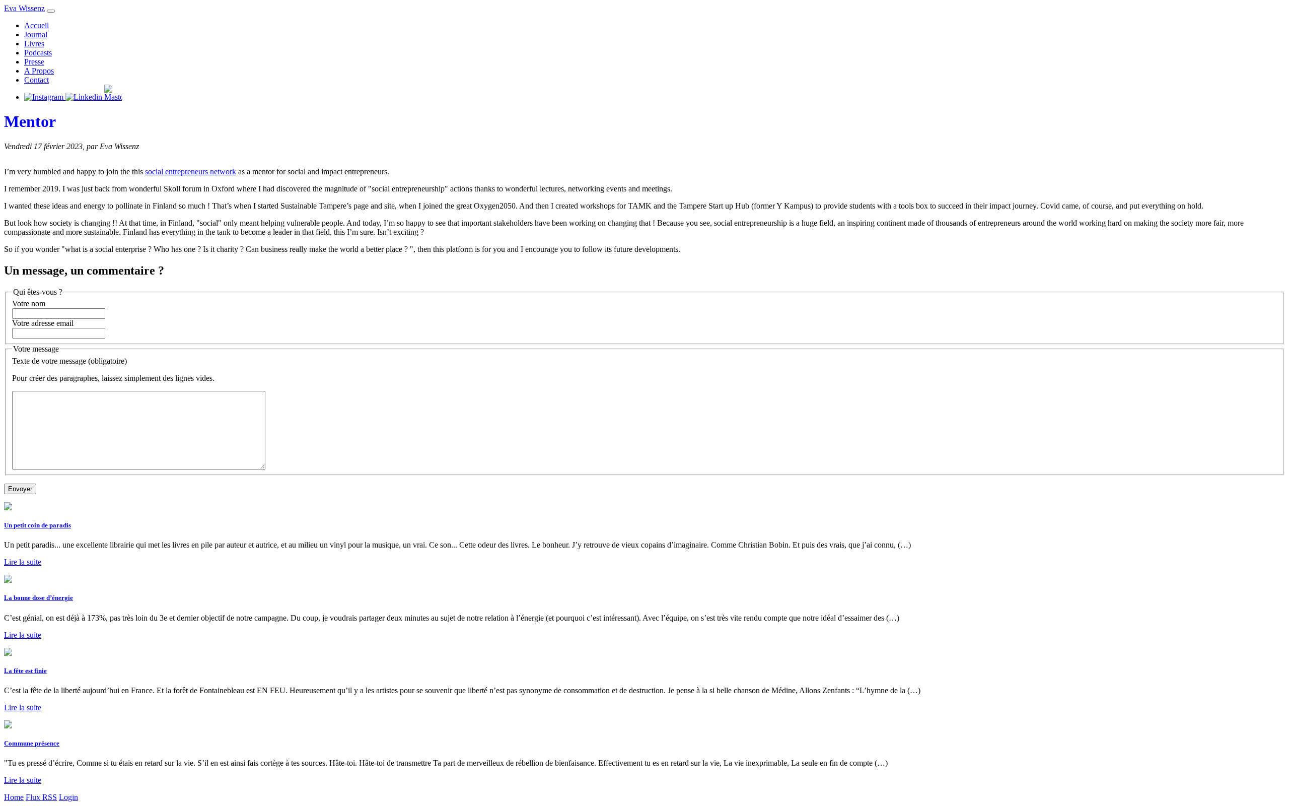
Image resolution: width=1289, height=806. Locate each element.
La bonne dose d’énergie (38, 597)
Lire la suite (22, 562)
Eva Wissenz (24, 8)
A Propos (39, 70)
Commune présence (31, 743)
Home (14, 797)
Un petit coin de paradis (37, 525)
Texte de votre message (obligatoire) (69, 361)
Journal (35, 34)
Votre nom (28, 303)
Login (68, 797)
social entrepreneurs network (190, 171)
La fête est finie (25, 671)
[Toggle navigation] (51, 11)
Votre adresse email (43, 323)
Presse (34, 61)
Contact (36, 80)
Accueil (36, 25)
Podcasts (38, 52)
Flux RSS (41, 797)
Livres (34, 43)
